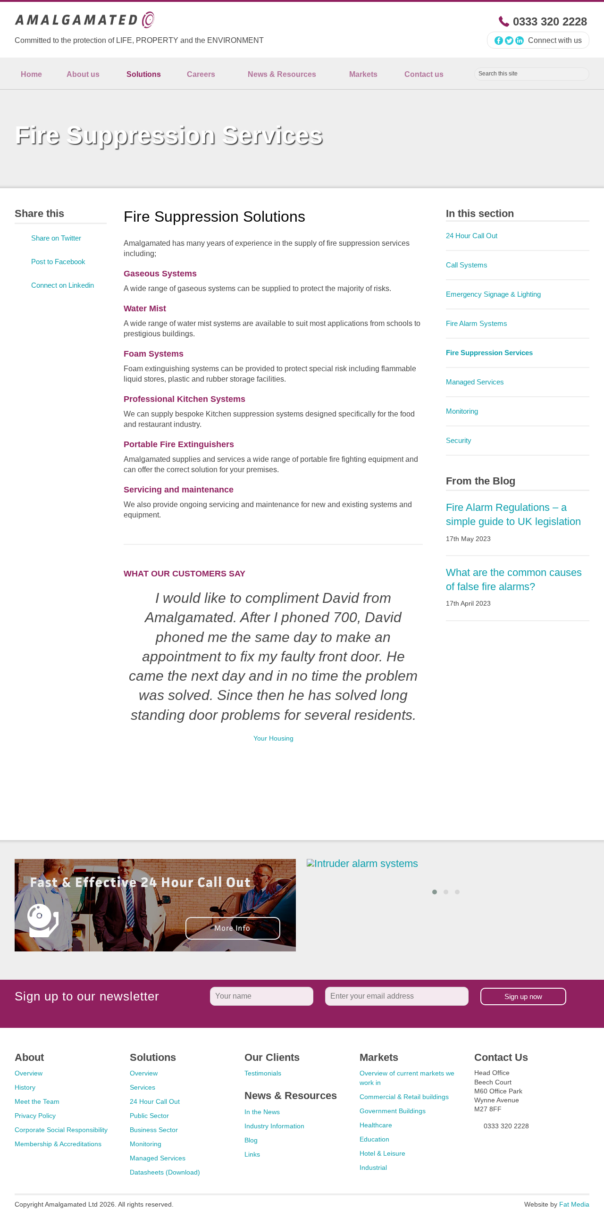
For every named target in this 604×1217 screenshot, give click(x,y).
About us (83, 74)
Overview (28, 1073)
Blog (251, 1140)
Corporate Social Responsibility (61, 1130)
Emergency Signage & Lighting (493, 294)
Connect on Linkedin (62, 285)
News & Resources (282, 74)
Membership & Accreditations (58, 1144)
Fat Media (574, 1204)
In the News (262, 1112)
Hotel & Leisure (382, 1153)
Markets (363, 74)
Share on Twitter (56, 238)
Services (142, 1087)
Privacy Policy (35, 1115)
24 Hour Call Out (471, 236)
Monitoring (462, 411)
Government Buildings (393, 1111)
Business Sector (154, 1130)
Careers (201, 74)
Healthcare (376, 1125)
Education (374, 1139)
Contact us (424, 74)
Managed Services (475, 382)
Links (252, 1154)
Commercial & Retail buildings (404, 1096)
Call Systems (466, 265)
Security (458, 440)
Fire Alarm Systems (476, 323)
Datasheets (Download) (165, 1172)
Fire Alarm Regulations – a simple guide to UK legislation (513, 521)
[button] (434, 892)
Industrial (373, 1167)
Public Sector (149, 1115)
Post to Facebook (58, 262)
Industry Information (274, 1126)
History (25, 1087)
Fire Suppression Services (489, 353)
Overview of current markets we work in (407, 1077)
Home (31, 74)
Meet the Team (37, 1101)
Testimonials (262, 1073)
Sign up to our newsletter (87, 996)
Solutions (143, 74)
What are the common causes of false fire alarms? (514, 587)
